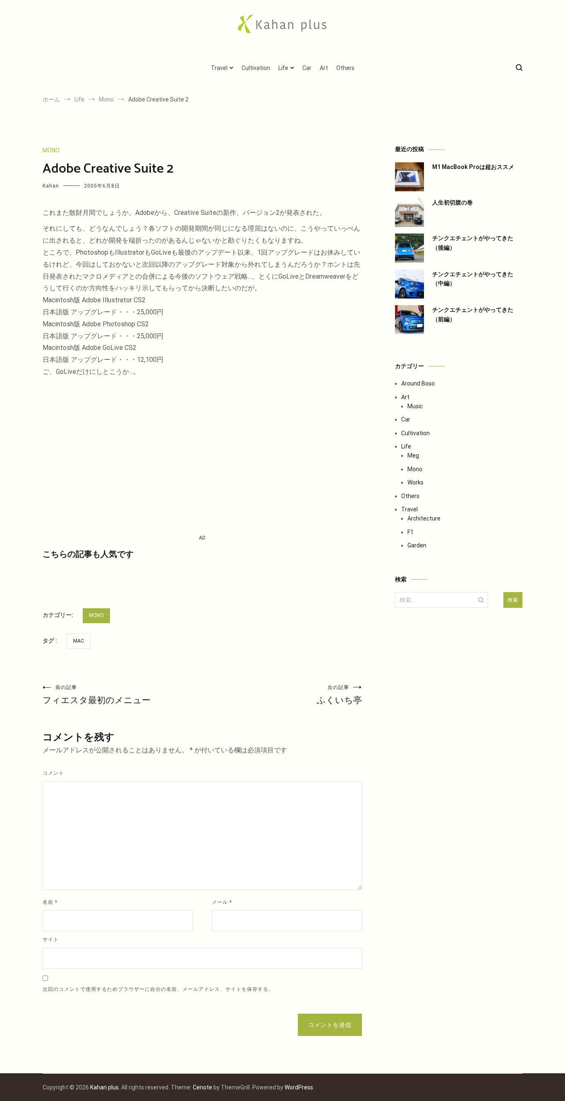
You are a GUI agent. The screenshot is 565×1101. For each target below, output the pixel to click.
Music (415, 406)
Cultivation (256, 68)
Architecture (424, 518)
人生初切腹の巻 (452, 202)
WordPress (299, 1087)
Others (345, 68)
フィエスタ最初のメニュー (97, 694)
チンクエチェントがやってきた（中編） (472, 279)
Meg (413, 455)
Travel (219, 68)
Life (283, 68)
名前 (50, 902)
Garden (416, 545)
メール (222, 902)
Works (415, 482)
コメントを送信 (330, 1024)
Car (306, 68)
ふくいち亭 (339, 694)
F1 (410, 532)
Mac (78, 641)
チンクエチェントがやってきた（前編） (472, 314)
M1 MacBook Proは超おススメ (473, 167)
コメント (53, 773)
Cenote (202, 1087)
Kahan (51, 186)
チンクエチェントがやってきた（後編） (472, 243)
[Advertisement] (202, 456)
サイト (51, 939)
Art (324, 68)
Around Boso (418, 383)
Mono (51, 150)
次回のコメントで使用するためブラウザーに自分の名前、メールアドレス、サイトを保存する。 (158, 989)
